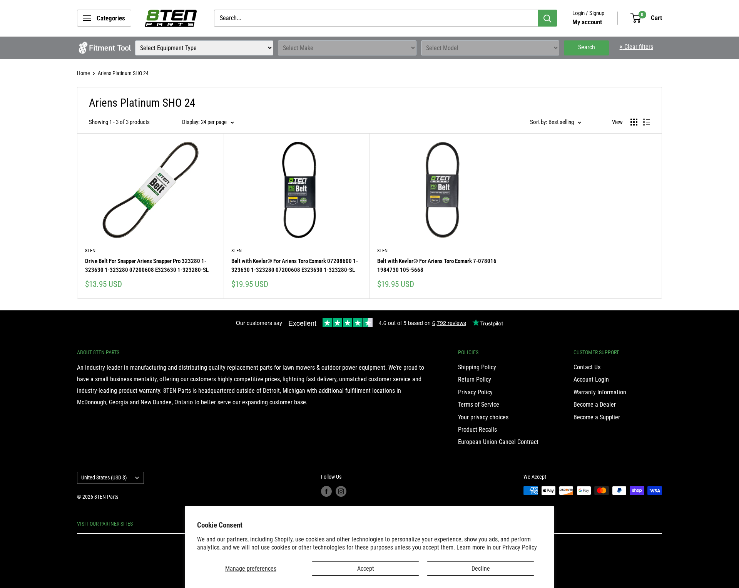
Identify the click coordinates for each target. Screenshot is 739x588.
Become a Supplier (596, 417)
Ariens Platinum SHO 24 (123, 73)
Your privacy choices (483, 417)
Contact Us (586, 367)
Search (586, 47)
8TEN (90, 250)
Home (83, 73)
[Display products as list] (646, 122)
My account (587, 22)
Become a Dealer (594, 404)
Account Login (591, 379)
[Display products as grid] (633, 122)
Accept (365, 568)
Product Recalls (477, 429)
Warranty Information (599, 392)
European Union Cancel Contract (498, 442)
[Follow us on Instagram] (341, 491)
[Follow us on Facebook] (326, 491)
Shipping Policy (477, 367)
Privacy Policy (519, 547)
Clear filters (636, 46)
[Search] (547, 18)
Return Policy (474, 379)
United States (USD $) (104, 477)
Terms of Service (478, 404)
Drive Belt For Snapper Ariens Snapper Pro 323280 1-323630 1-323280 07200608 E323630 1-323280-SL (147, 265)
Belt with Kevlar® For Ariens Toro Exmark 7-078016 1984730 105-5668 (437, 265)
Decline (480, 568)
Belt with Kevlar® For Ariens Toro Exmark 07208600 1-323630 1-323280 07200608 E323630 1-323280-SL (294, 265)
